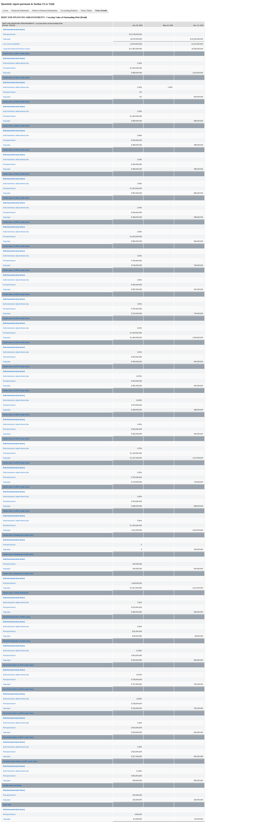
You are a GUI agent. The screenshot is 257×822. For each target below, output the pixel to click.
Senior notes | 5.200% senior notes (16, 342)
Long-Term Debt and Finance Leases (16, 49)
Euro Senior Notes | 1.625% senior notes (18, 689)
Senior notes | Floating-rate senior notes (18, 535)
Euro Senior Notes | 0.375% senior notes (18, 665)
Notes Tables (86, 10)
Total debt (6, 39)
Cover (5, 10)
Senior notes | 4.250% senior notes (16, 463)
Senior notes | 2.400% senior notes (16, 198)
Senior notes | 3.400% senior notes (16, 246)
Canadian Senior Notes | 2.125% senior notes (20, 761)
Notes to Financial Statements (44, 10)
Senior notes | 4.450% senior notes (16, 294)
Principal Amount (9, 34)
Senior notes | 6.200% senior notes (16, 318)
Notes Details (101, 10)
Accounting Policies (69, 10)
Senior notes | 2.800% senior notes (16, 126)
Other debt (7, 805)
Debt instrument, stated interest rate (16, 63)
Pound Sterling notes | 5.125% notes (16, 641)
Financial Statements (20, 10)
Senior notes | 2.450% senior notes (16, 53)
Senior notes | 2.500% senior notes (16, 102)
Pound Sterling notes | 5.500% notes (16, 617)
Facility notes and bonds (12, 785)
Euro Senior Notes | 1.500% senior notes (18, 737)
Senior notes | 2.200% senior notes (16, 150)
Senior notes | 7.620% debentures (16, 593)
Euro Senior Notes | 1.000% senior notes (18, 713)
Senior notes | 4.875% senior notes (16, 366)
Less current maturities (11, 44)
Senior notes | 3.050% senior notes (16, 222)
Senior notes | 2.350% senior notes (16, 78)
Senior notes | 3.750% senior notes (16, 439)
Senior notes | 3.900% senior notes (16, 174)
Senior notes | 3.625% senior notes (16, 390)
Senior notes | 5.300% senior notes (16, 511)
